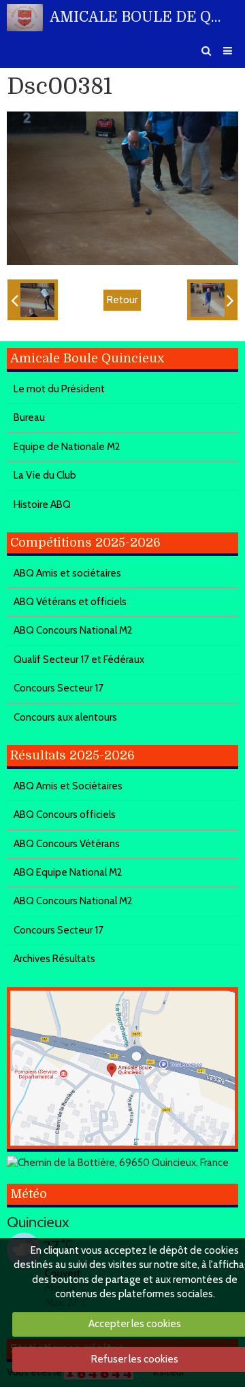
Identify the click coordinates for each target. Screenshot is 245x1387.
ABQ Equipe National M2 (68, 872)
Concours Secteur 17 (58, 688)
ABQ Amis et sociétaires (67, 573)
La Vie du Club (45, 475)
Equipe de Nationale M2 (67, 447)
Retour (122, 300)
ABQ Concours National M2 (73, 630)
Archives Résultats (54, 959)
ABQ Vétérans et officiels (70, 602)
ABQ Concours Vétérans (67, 844)
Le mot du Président (59, 389)
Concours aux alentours (65, 717)
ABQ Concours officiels (65, 814)
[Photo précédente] (32, 299)
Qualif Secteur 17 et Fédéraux (79, 659)
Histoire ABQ (42, 504)
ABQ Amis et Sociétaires (68, 786)
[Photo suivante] (212, 299)
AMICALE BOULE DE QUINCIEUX (135, 17)
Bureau (29, 417)
